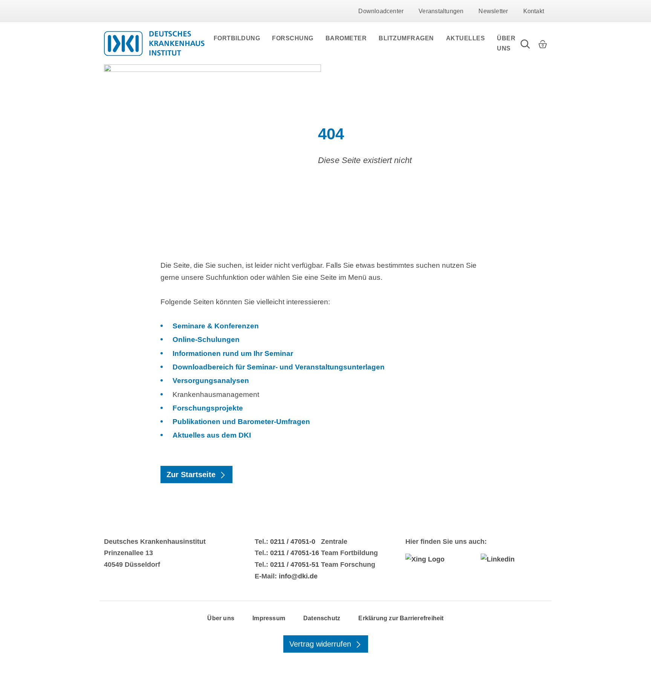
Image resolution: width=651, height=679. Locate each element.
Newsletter (493, 11)
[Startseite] (154, 43)
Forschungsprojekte (208, 408)
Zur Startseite (192, 474)
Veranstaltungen (441, 11)
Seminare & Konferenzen (216, 326)
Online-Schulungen (206, 339)
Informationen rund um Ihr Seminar (233, 353)
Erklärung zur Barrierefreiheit (400, 618)
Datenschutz (321, 618)
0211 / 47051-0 (292, 541)
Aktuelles (465, 38)
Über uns (506, 43)
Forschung (292, 38)
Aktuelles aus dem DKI (212, 435)
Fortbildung (237, 38)
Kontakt (533, 11)
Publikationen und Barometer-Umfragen (241, 422)
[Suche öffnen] (525, 43)
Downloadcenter (380, 11)
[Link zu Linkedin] (514, 559)
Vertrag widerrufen (321, 644)
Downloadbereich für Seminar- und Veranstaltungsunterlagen (279, 367)
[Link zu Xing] (438, 559)
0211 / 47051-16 (294, 553)
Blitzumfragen (406, 38)
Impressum (268, 618)
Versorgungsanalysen (211, 381)
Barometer (346, 38)
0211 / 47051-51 (294, 564)
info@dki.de (298, 576)
